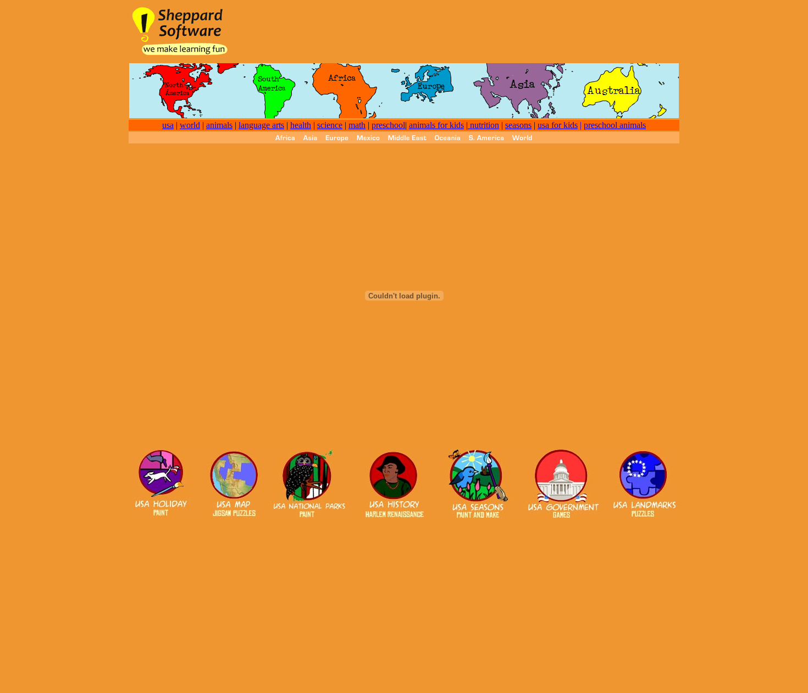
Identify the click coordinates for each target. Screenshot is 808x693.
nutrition (483, 125)
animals (219, 125)
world (190, 125)
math (357, 125)
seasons (518, 125)
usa (168, 125)
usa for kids (558, 125)
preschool (388, 125)
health (300, 125)
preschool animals (615, 125)
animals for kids (436, 125)
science (329, 125)
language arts (261, 125)
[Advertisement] (479, 31)
